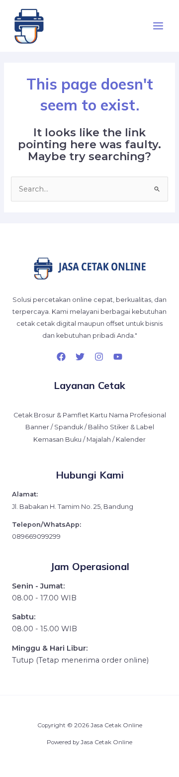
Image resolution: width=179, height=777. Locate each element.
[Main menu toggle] (158, 26)
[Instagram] (98, 356)
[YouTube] (117, 356)
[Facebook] (61, 356)
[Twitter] (80, 356)
